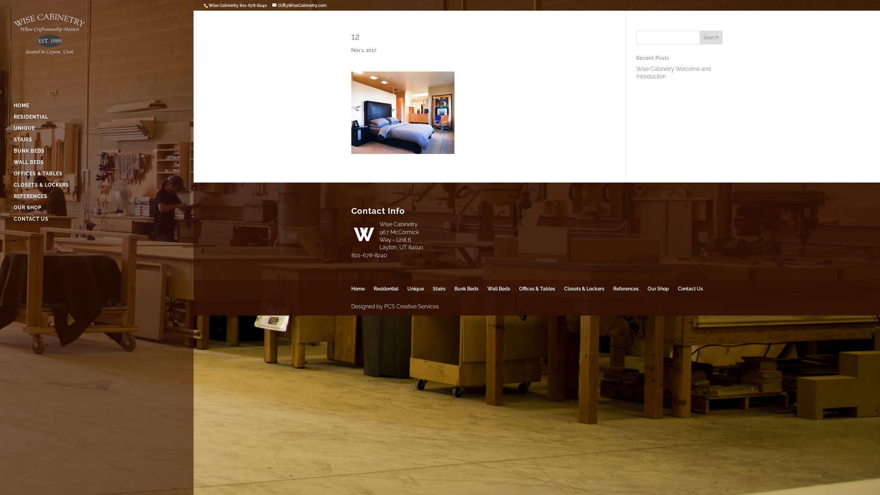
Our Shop (28, 207)
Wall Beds (29, 162)
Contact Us (31, 219)
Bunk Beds (29, 151)
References (30, 196)
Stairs (23, 139)
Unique (24, 128)
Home (21, 105)
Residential (31, 117)
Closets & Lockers (41, 185)
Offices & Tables (38, 173)
